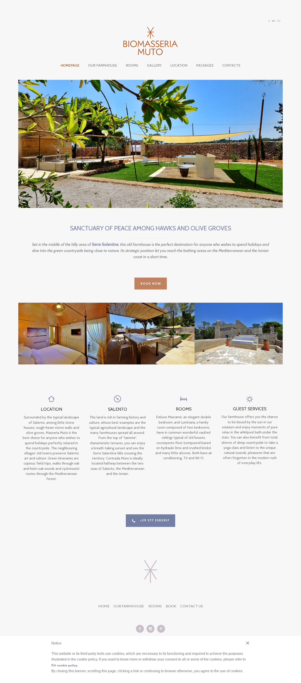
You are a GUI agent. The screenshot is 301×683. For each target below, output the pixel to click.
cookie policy (67, 665)
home (104, 606)
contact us (191, 606)
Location (178, 65)
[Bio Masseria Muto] (150, 41)
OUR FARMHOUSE (102, 65)
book (171, 606)
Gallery (154, 65)
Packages (205, 65)
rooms (155, 606)
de (279, 21)
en (273, 21)
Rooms (132, 65)
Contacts (231, 65)
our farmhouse (129, 606)
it (269, 21)
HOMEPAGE (70, 65)
